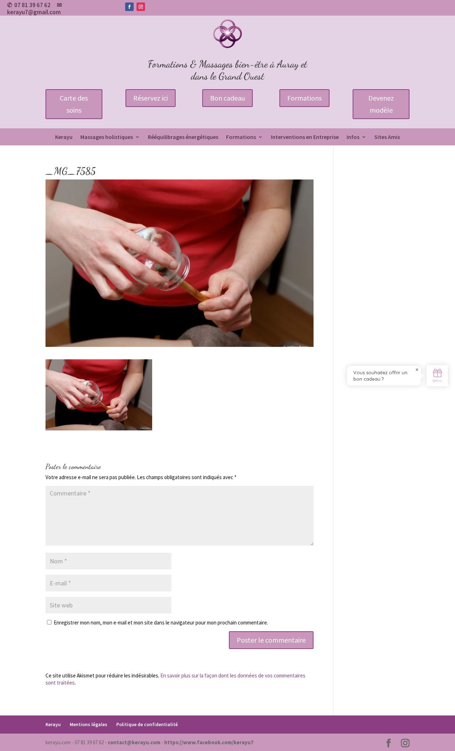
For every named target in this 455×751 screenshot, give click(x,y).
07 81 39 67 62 (32, 5)
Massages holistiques (106, 137)
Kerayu (64, 137)
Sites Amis (387, 137)
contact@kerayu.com (134, 742)
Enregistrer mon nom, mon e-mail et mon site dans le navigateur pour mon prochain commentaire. (161, 622)
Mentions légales (88, 724)
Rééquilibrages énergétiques (183, 137)
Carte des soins (74, 103)
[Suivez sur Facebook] (129, 6)
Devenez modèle (381, 103)
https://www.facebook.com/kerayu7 (208, 742)
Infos (353, 137)
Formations (304, 97)
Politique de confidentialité (147, 724)
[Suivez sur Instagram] (140, 6)
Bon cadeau (227, 97)
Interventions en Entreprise (305, 137)
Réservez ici (150, 97)
